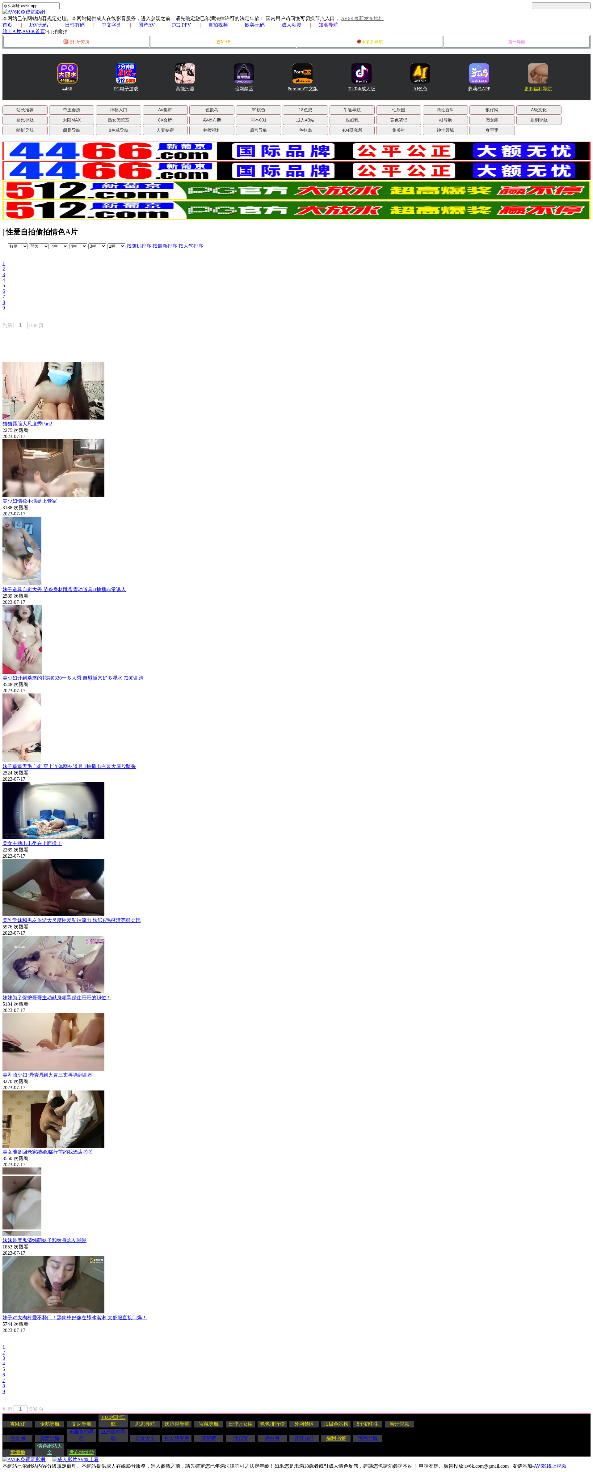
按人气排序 (191, 246)
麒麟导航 (71, 130)
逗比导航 (25, 119)
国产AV (146, 25)
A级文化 (539, 109)
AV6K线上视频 (550, 1466)
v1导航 (445, 119)
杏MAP (223, 42)
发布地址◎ (81, 1452)
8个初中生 (368, 1424)
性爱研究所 (177, 1438)
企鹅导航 (50, 1424)
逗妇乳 (352, 119)
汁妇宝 (240, 1438)
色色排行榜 (272, 1424)
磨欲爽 (272, 1438)
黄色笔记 (398, 119)
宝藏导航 (209, 1424)
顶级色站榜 (336, 1424)
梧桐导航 (539, 119)
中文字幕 (111, 25)
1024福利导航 (113, 1421)
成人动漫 (291, 25)
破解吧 (208, 1438)
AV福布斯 (212, 119)
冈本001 (258, 119)
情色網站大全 (49, 1449)
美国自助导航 (81, 1435)
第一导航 (516, 42)
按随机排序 (139, 246)
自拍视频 (218, 25)
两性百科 (445, 109)
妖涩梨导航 (177, 1424)
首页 (7, 25)
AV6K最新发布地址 (362, 18)
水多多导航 (372, 42)
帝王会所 (71, 109)
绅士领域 (445, 130)
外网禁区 (304, 1424)
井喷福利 (212, 130)
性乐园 (398, 109)
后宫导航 (258, 130)
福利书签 (336, 1438)
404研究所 (352, 130)
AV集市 (165, 109)
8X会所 (165, 119)
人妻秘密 (165, 130)
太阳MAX (72, 119)
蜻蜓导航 (25, 130)
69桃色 (258, 109)
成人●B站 (305, 119)
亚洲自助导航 (113, 1435)
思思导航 (145, 1424)
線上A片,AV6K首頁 (23, 31)
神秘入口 (118, 109)
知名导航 (328, 25)
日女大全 (145, 1438)
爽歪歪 (492, 130)
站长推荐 (25, 109)
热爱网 (18, 1438)
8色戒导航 (118, 130)
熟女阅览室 (118, 119)
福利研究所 (79, 42)
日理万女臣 (240, 1424)
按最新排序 (165, 246)
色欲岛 (211, 109)
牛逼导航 (352, 109)
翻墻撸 (18, 1452)
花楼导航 (304, 1438)
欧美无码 (255, 25)
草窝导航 (50, 1438)
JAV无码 (38, 25)
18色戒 (305, 109)
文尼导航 (81, 1424)
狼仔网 (492, 109)
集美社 (398, 130)
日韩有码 (75, 25)
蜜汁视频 (400, 1424)
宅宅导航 (368, 1438)
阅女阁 (492, 119)
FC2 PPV (181, 25)
